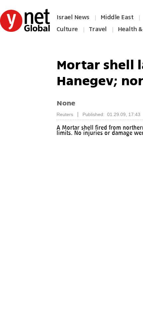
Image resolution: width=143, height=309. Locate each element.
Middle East (117, 17)
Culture (67, 29)
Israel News (73, 17)
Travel (98, 29)
